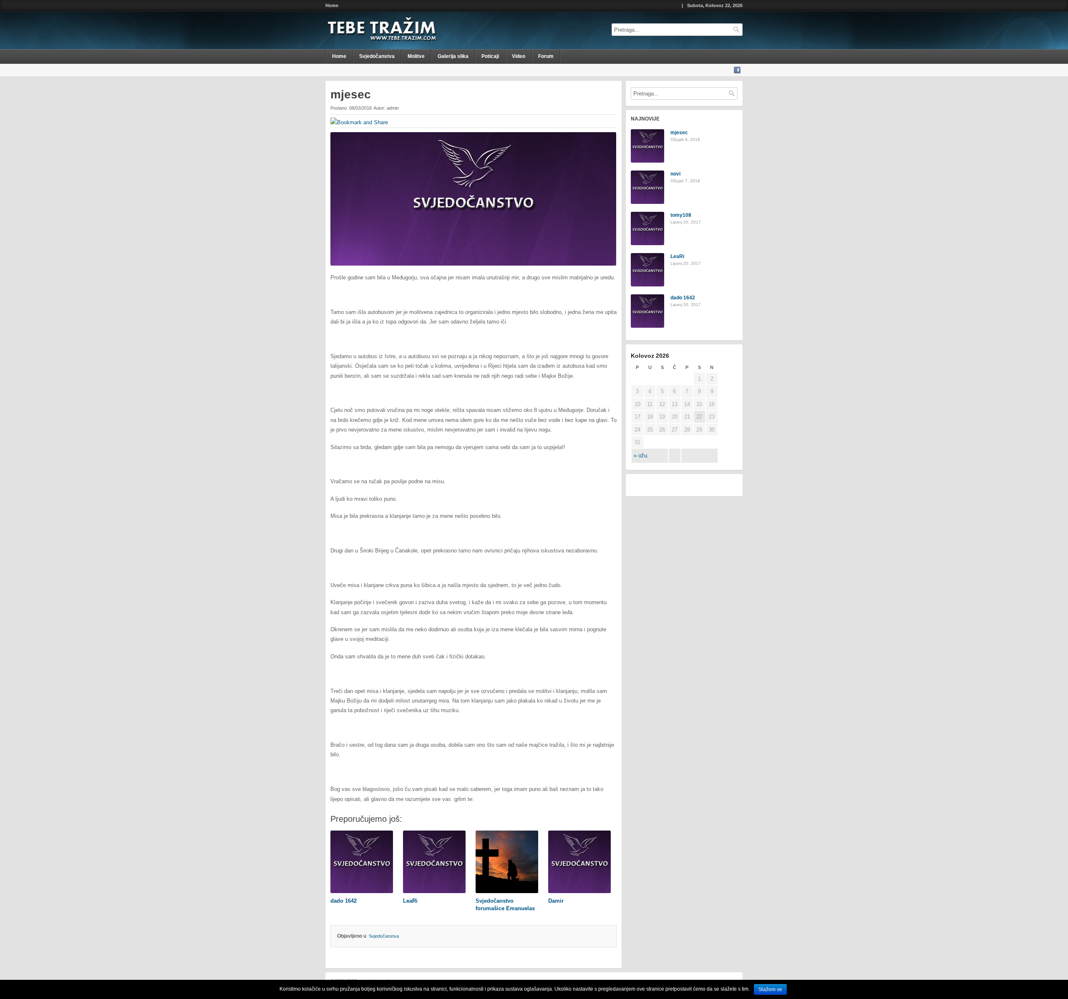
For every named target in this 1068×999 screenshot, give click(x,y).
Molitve (416, 56)
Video (518, 56)
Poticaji (490, 56)
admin (393, 107)
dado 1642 (682, 298)
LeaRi (677, 256)
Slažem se (770, 989)
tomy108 (680, 215)
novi (675, 174)
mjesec (679, 133)
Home (331, 5)
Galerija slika (453, 56)
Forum (546, 56)
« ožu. (641, 455)
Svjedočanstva (377, 56)
